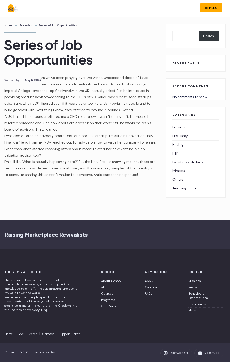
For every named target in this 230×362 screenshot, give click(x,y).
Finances (179, 127)
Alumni (106, 287)
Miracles (26, 25)
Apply (149, 281)
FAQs (148, 293)
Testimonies (197, 304)
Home (8, 25)
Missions (194, 281)
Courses (107, 293)
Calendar (151, 287)
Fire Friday (180, 136)
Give (21, 334)
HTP (175, 153)
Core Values (110, 306)
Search (208, 36)
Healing (177, 145)
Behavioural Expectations (198, 296)
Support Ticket (69, 334)
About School (111, 281)
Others (177, 180)
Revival (193, 287)
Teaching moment (186, 188)
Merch (192, 310)
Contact (48, 334)
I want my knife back (187, 162)
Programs (108, 300)
